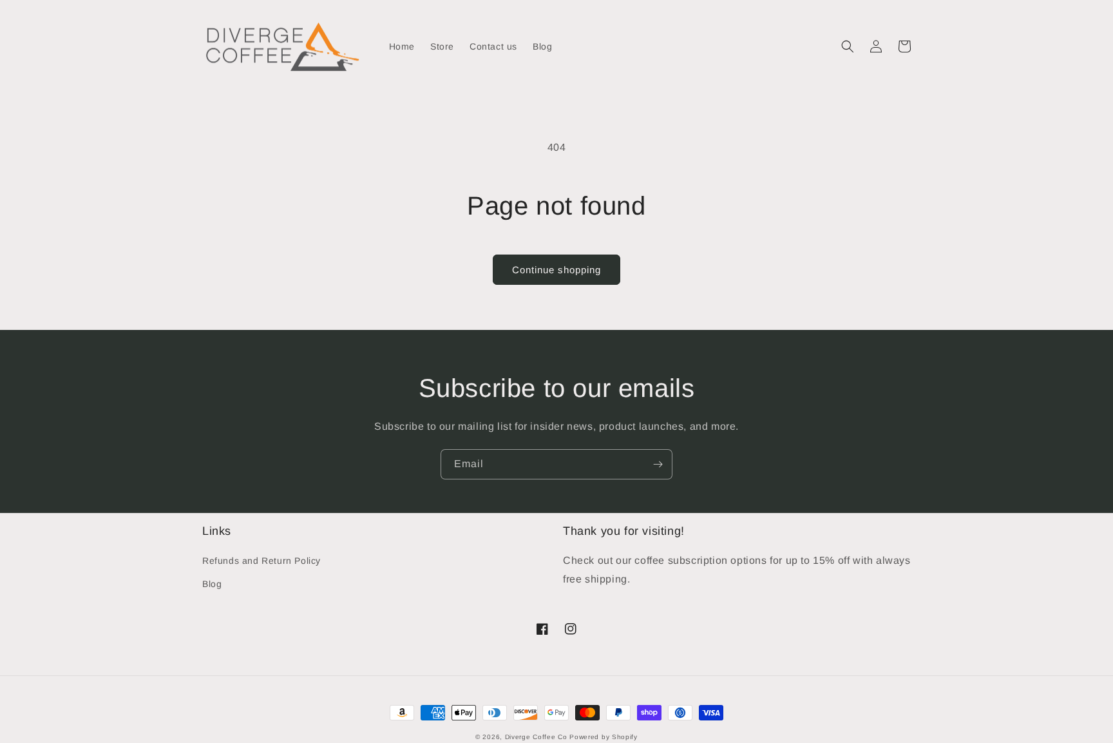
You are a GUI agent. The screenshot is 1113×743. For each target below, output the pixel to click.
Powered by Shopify (603, 736)
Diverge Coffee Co (536, 736)
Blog (212, 584)
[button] (847, 46)
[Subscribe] (657, 464)
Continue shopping (556, 269)
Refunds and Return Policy (261, 560)
